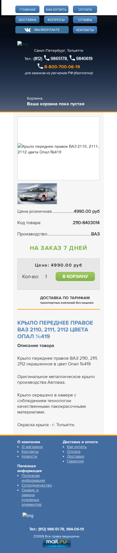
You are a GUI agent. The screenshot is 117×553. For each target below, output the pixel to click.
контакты (85, 30)
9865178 (59, 58)
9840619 (84, 58)
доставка (27, 20)
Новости (29, 456)
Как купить (77, 446)
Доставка (75, 456)
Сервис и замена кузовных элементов (31, 497)
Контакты (30, 451)
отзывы (85, 20)
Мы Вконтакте (47, 30)
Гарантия (75, 461)
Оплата (73, 451)
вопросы (56, 20)
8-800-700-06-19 (62, 67)
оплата (85, 10)
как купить (56, 10)
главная (27, 10)
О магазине (32, 446)
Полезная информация (33, 478)
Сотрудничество (37, 485)
